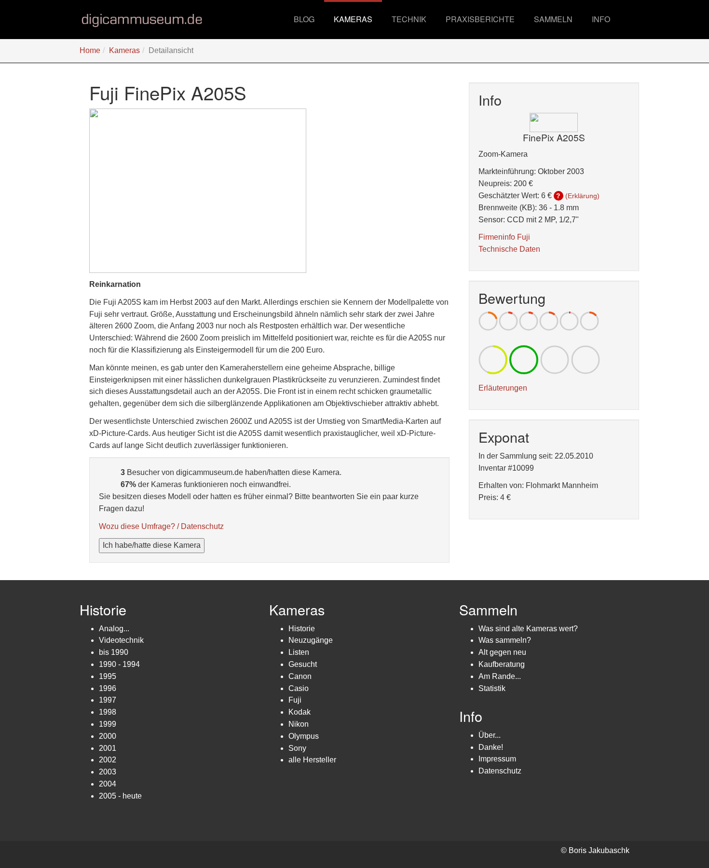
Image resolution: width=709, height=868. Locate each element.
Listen (298, 652)
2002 (107, 760)
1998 (107, 712)
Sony (297, 748)
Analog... (114, 628)
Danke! (490, 747)
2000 (107, 736)
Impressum (497, 759)
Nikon (298, 724)
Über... (489, 735)
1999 (107, 724)
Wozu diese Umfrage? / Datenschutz (161, 526)
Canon (300, 676)
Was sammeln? (504, 640)
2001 (107, 748)
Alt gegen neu (502, 652)
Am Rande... (499, 676)
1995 (107, 676)
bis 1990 (113, 652)
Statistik (491, 688)
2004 (107, 784)
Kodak (299, 712)
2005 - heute (120, 796)
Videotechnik (121, 640)
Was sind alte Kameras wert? (528, 628)
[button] (353, 19)
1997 (107, 700)
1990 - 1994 (119, 664)
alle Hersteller (312, 760)
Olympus (303, 736)
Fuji (294, 700)
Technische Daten (509, 249)
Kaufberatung (501, 664)
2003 (107, 772)
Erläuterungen (502, 388)
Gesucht (302, 664)
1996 (107, 688)
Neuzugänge (310, 640)
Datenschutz (499, 771)
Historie (301, 628)
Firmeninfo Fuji (504, 237)
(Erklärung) (582, 196)
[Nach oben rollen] (678, 837)
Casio (298, 688)
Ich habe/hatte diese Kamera (152, 545)
